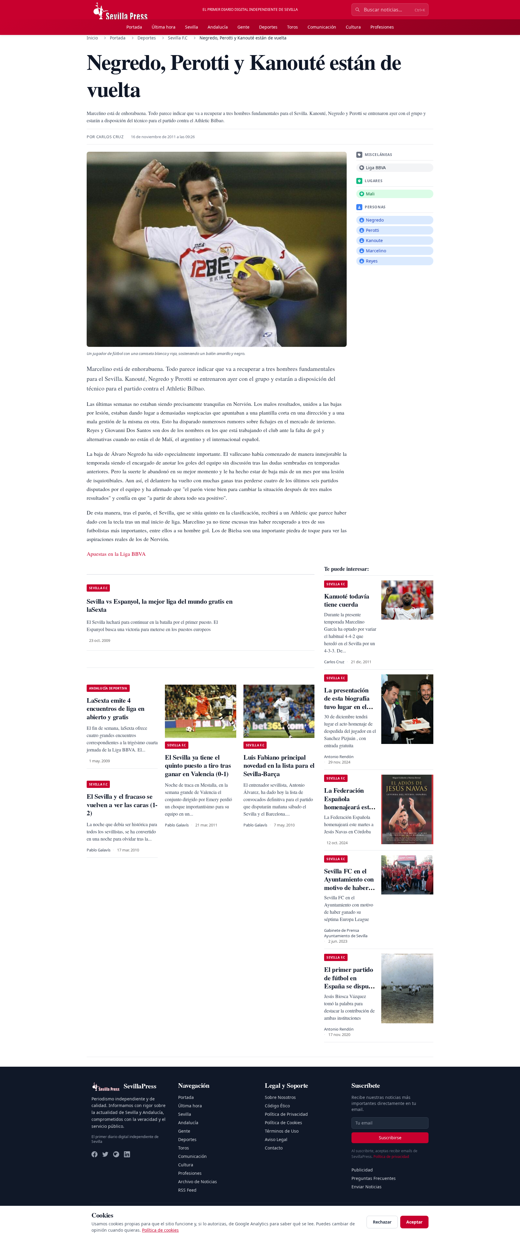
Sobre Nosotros (280, 1097)
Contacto (274, 1148)
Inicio (92, 38)
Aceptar (414, 1222)
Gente (243, 27)
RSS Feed (187, 1190)
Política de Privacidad (286, 1114)
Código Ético (277, 1106)
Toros (292, 27)
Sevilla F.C (177, 38)
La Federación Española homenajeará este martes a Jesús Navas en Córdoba (349, 806)
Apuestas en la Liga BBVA (116, 553)
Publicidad (362, 1170)
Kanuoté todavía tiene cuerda (346, 600)
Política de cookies (160, 1230)
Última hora (163, 27)
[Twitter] (105, 1154)
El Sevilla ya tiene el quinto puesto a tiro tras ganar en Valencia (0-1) (198, 765)
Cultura (353, 27)
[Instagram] (116, 1154)
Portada (134, 27)
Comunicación (322, 27)
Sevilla (191, 27)
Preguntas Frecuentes (373, 1178)
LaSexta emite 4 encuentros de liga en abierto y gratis (115, 708)
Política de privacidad (391, 1156)
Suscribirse (390, 1137)
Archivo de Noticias (197, 1181)
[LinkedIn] (127, 1154)
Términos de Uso (282, 1131)
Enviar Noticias (366, 1187)
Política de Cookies (283, 1122)
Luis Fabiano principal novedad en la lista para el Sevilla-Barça (278, 765)
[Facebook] (94, 1154)
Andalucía (218, 27)
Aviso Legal (276, 1139)
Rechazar (382, 1222)
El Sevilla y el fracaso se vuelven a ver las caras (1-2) (122, 804)
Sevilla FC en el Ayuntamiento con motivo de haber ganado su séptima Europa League (349, 887)
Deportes (268, 27)
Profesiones (382, 27)
